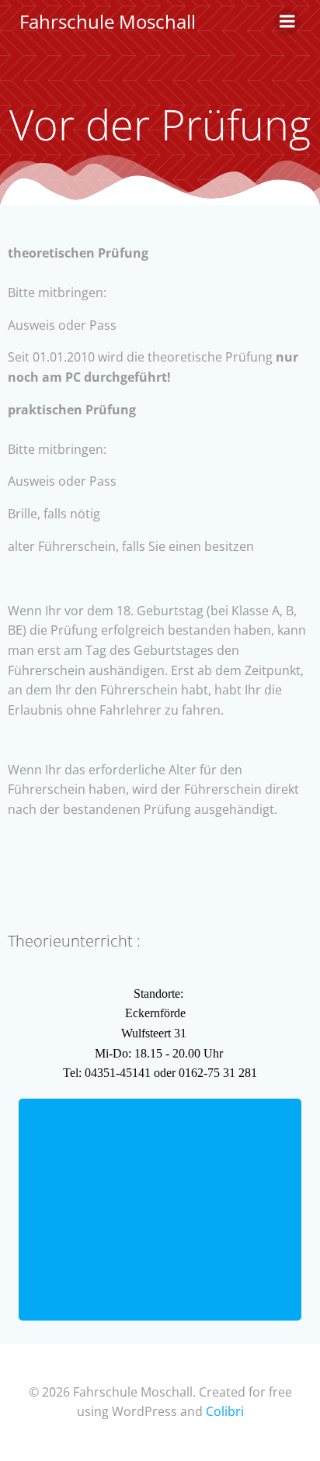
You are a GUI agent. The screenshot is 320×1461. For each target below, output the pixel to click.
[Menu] (287, 22)
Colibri (225, 1411)
